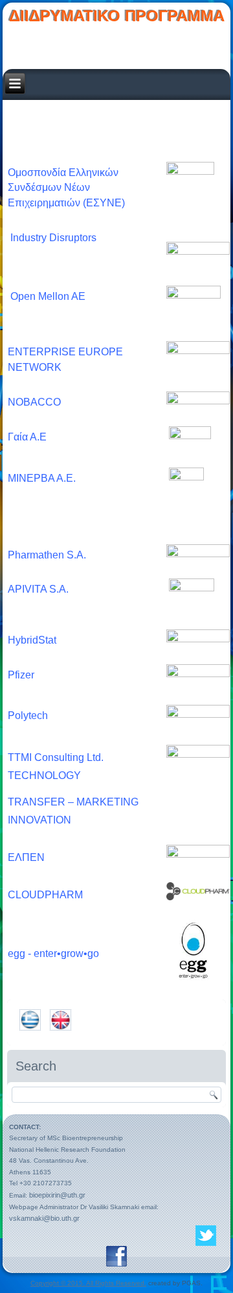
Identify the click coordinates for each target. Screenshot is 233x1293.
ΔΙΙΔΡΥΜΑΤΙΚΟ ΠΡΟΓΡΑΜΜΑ (117, 16)
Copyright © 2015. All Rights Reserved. (88, 1283)
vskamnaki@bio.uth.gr (44, 1218)
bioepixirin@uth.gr (57, 1195)
